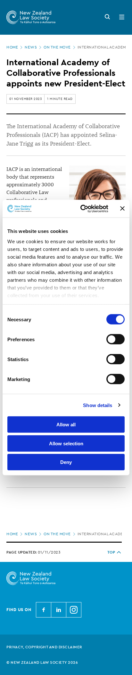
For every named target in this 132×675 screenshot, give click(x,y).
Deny (66, 462)
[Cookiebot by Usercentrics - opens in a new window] (81, 208)
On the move (57, 47)
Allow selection (66, 443)
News (31, 47)
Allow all (66, 424)
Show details (97, 405)
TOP (111, 552)
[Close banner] (122, 208)
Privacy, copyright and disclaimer (44, 647)
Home (12, 47)
